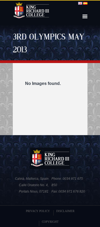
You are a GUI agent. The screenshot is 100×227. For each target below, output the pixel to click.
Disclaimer (65, 211)
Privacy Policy (38, 211)
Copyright (50, 221)
